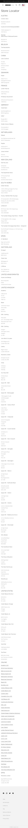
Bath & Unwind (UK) (6, 671)
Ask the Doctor (6, 802)
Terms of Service (6, 815)
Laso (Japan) (4, 727)
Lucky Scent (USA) (6, 741)
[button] (2, 5)
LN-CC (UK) (4, 738)
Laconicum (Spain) (6, 721)
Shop (4, 799)
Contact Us (5, 805)
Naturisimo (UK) (5, 750)
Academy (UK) (4, 665)
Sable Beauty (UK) (6, 758)
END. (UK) (3, 704)
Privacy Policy (6, 818)
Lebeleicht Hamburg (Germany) (9, 733)
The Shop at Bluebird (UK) (8, 769)
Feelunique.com (5, 710)
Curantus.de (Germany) (7, 702)
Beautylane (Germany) (7, 676)
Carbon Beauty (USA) (6, 688)
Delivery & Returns (7, 812)
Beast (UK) (3, 682)
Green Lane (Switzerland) (7, 716)
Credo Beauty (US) (6, 690)
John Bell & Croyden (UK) (8, 719)
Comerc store (4, 693)
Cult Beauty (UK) (5, 699)
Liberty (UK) (4, 735)
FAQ (4, 809)
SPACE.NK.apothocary (7, 761)
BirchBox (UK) (4, 685)
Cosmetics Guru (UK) (6, 696)
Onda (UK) (3, 755)
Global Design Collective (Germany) (10, 713)
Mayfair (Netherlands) (6, 744)
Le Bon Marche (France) (7, 730)
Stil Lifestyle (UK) (5, 766)
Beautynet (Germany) (6, 679)
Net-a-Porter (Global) (6, 752)
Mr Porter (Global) (6, 747)
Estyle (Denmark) (5, 707)
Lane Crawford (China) (7, 724)
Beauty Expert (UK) (6, 673)
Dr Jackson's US (15, 827)
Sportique (3, 764)
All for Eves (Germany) (7, 668)
